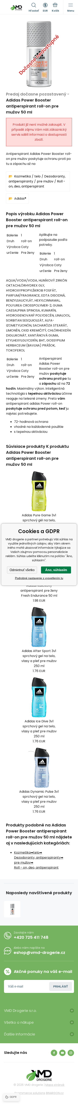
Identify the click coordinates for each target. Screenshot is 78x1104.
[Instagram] (71, 1053)
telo (37, 176)
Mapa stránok (54, 1085)
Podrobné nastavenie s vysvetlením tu (39, 578)
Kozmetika (22, 176)
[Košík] (55, 8)
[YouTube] (62, 1053)
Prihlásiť (60, 986)
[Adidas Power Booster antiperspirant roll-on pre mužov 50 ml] (12, 909)
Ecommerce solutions (30, 1093)
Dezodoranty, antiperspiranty (37, 857)
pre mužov (45, 181)
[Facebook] (54, 1053)
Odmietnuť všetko (22, 570)
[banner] (16, 8)
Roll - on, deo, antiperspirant (36, 867)
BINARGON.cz (55, 1093)
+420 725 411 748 (31, 937)
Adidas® (20, 198)
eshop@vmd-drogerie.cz (39, 952)
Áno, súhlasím (56, 570)
